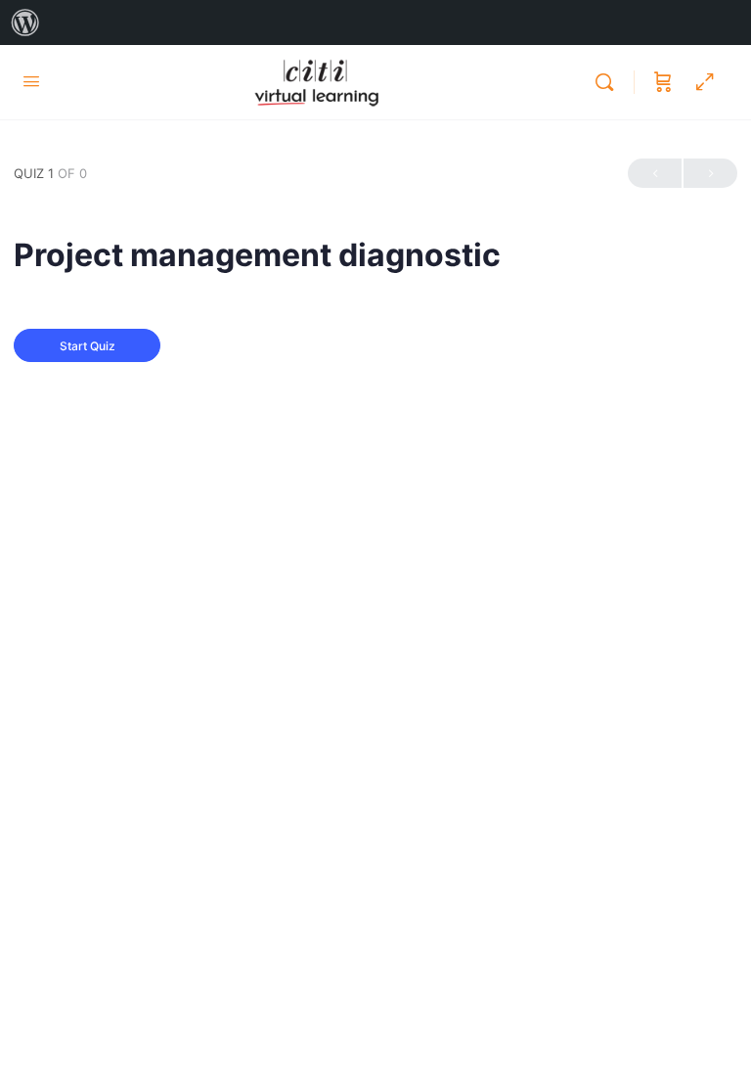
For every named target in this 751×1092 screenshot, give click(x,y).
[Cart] (663, 82)
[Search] (609, 82)
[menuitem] (25, 22)
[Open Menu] (31, 81)
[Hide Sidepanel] (705, 82)
